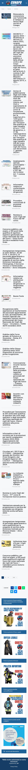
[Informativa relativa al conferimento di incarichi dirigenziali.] (6, 187)
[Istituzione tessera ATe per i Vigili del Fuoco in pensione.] (6, 543)
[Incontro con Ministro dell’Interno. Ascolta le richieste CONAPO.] (6, 396)
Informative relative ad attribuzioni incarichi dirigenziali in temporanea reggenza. (19, 282)
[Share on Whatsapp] (23, 587)
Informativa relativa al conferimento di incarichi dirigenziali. (19, 188)
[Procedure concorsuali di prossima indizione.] (6, 203)
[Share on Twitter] (16, 587)
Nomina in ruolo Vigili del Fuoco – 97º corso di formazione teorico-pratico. (14, 495)
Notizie (9, 9)
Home (3, 9)
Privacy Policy (14, 766)
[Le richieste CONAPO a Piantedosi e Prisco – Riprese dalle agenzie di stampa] (6, 475)
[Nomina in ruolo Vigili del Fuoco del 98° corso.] (6, 217)
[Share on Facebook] (12, 587)
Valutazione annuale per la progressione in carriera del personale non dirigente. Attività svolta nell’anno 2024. (14, 509)
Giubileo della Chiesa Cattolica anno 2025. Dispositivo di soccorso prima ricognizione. (13, 351)
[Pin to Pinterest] (19, 587)
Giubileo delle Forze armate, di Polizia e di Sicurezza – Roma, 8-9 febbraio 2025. (12, 337)
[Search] (26, 3)
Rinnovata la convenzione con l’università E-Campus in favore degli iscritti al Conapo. (19, 19)
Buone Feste (18, 296)
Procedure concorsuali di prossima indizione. (19, 203)
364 (14, 577)
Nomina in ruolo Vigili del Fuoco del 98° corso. (19, 218)
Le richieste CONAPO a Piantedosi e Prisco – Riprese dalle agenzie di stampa (18, 478)
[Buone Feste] (6, 298)
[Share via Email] (15, 591)
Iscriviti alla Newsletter (12, 751)
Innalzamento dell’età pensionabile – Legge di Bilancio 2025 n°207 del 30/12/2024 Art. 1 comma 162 (19, 168)
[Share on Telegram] (11, 591)
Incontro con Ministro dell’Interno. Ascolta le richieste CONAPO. (18, 398)
